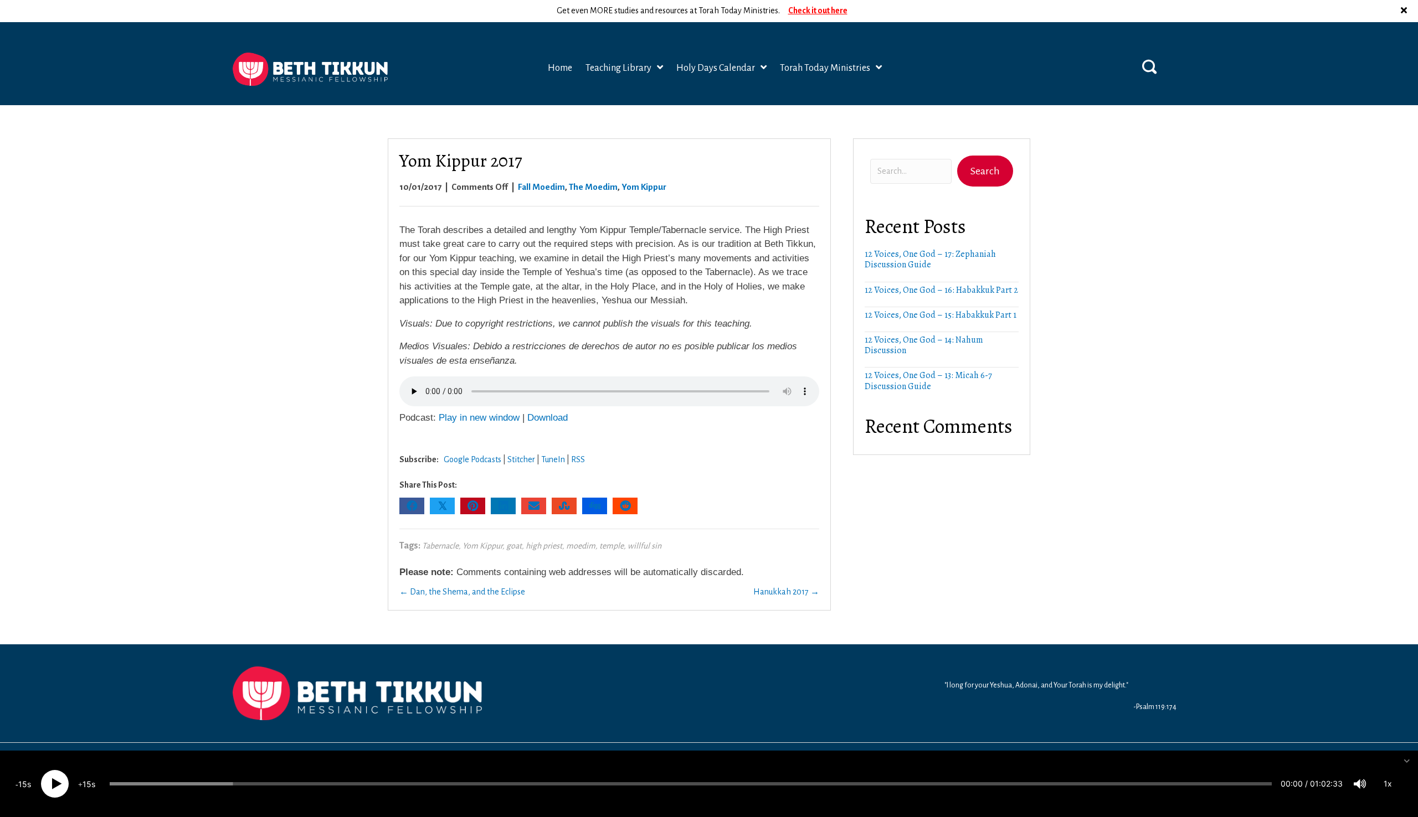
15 (22, 784)
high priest (544, 545)
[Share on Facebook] (411, 506)
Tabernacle (440, 545)
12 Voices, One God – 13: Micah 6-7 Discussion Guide (928, 380)
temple (611, 545)
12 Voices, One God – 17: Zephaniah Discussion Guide (930, 259)
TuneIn (553, 459)
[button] (1405, 11)
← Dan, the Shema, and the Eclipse (462, 591)
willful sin (644, 545)
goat (514, 545)
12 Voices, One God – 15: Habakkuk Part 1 (940, 315)
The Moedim (593, 187)
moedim (580, 545)
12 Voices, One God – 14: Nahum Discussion (924, 345)
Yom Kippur (643, 187)
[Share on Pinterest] (472, 506)
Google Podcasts (472, 459)
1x (1388, 783)
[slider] (691, 783)
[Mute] (1360, 784)
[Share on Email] (533, 506)
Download (547, 417)
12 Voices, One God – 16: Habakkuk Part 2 (941, 290)
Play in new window (479, 417)
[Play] (55, 784)
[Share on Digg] (594, 506)
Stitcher (521, 459)
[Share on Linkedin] (503, 506)
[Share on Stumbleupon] (564, 506)
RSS (578, 459)
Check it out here (817, 10)
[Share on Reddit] (625, 506)
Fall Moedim (541, 187)
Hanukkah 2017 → (786, 591)
